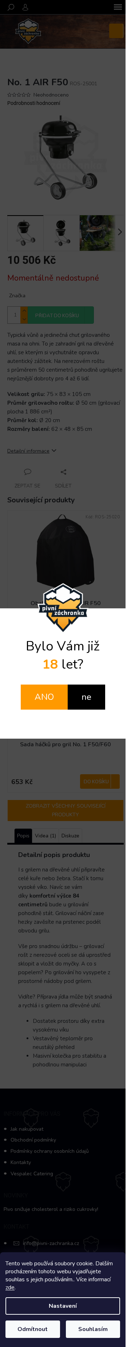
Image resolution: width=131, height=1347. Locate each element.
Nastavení (63, 1306)
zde (10, 1287)
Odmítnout (32, 1329)
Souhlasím (93, 1329)
